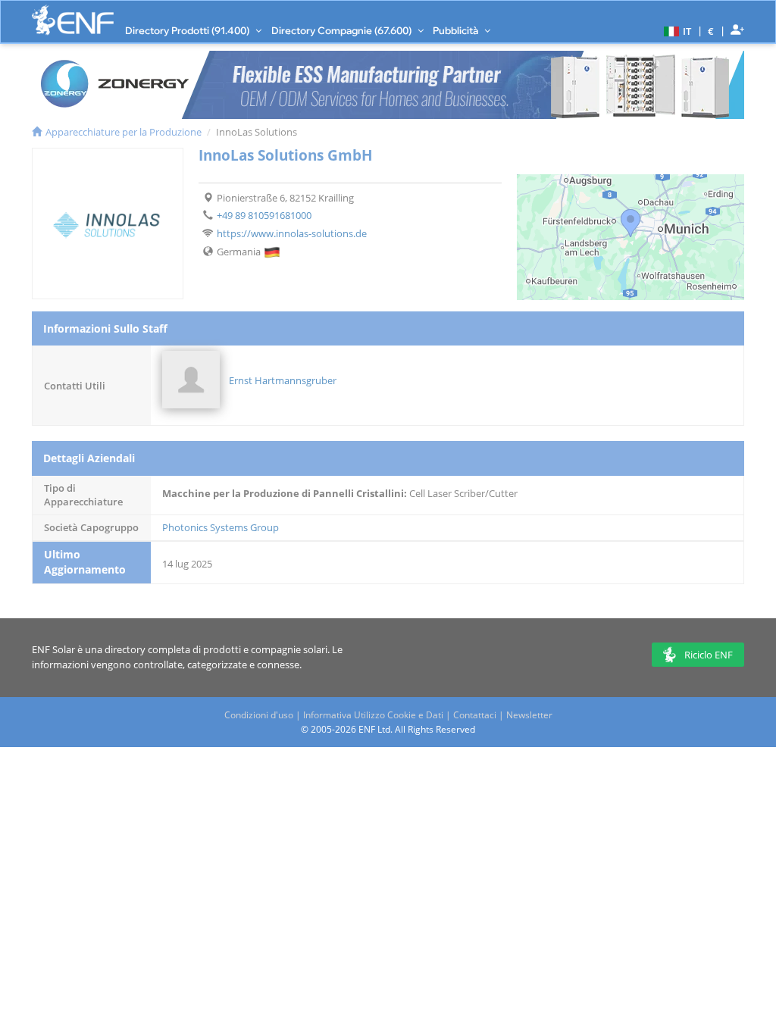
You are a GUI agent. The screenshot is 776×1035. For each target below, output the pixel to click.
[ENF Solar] (73, 20)
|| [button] (711, 30)
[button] (675, 30)
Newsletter (529, 714)
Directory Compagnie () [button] (342, 30)
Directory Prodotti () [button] (188, 30)
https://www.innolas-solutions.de (292, 233)
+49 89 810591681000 (264, 215)
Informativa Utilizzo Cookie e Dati (373, 714)
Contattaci (474, 714)
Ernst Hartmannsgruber (282, 380)
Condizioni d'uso (258, 714)
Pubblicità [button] (456, 30)
